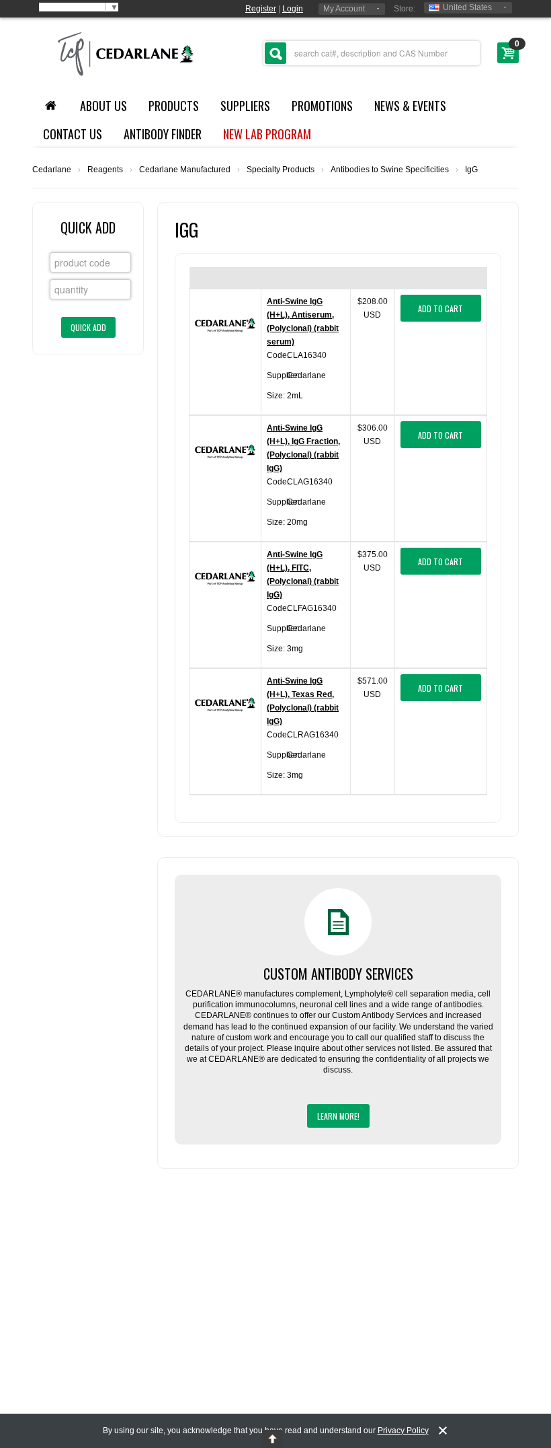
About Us (103, 105)
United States (467, 7)
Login (292, 8)
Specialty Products (280, 169)
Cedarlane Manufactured (184, 169)
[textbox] (371, 53)
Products (174, 105)
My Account (344, 8)
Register (260, 8)
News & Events (410, 105)
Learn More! (338, 1116)
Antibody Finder (163, 134)
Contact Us (72, 134)
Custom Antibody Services (338, 974)
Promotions (322, 105)
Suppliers (245, 105)
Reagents (105, 169)
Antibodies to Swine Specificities (390, 169)
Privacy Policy (403, 1430)
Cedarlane (51, 169)
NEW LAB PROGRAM (267, 134)
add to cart (440, 308)
